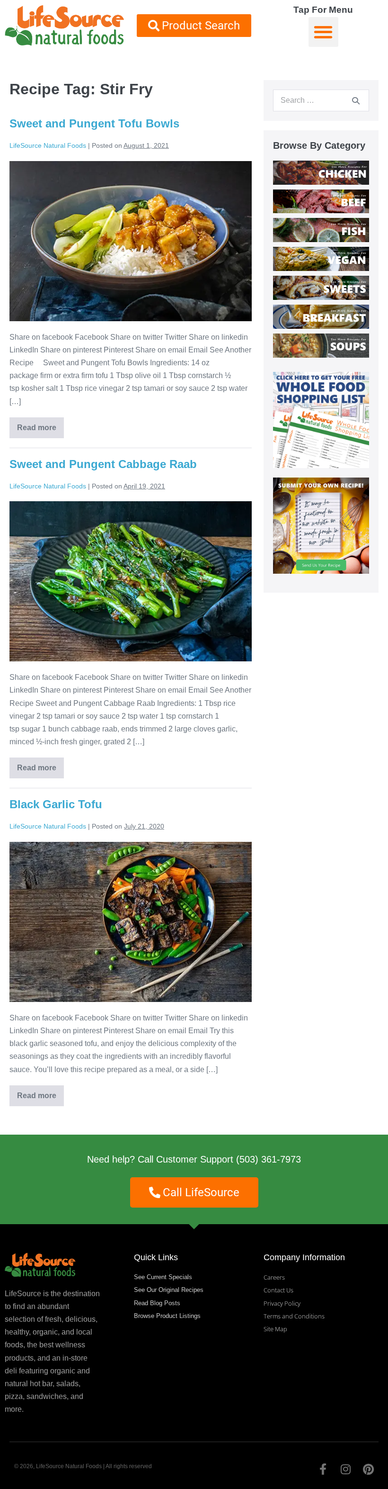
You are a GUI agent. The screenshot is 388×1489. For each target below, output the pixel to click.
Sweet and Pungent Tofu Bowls (94, 123)
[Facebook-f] (322, 1469)
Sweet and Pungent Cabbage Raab (103, 464)
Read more (40, 424)
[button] (323, 32)
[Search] (355, 100)
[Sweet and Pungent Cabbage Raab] (130, 581)
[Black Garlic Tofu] (130, 922)
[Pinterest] (368, 1469)
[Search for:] (321, 100)
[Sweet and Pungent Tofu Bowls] (130, 241)
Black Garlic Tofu (55, 804)
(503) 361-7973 (268, 1159)
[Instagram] (345, 1469)
